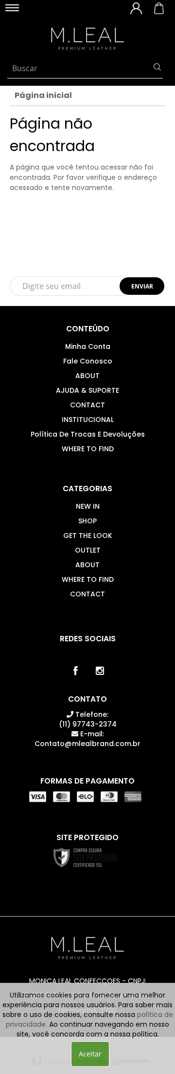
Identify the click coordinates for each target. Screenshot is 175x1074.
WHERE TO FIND (88, 449)
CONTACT (87, 405)
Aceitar (90, 1053)
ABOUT (87, 376)
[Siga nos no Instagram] (100, 671)
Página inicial (43, 95)
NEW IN (88, 506)
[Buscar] (157, 68)
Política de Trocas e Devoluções (88, 434)
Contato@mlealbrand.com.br (87, 738)
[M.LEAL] (87, 39)
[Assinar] (142, 286)
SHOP (87, 521)
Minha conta (87, 346)
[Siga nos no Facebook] (75, 671)
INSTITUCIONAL (88, 419)
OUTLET (88, 550)
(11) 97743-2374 (88, 719)
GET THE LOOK (87, 535)
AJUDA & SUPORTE (87, 390)
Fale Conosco (87, 361)
